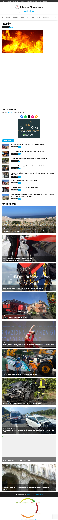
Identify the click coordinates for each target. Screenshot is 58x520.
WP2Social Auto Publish (24, 519)
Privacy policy (15, 1)
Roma (22, 17)
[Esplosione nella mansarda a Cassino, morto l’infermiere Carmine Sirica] (5, 146)
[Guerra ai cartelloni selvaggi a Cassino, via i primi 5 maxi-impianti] (5, 168)
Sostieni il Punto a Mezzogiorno (33, 1)
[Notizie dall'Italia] (3, 17)
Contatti (22, 1)
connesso (10, 112)
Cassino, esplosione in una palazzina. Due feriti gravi (23, 180)
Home (4, 1)
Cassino (8, 17)
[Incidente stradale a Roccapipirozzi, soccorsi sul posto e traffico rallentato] (5, 160)
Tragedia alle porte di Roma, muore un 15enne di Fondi (24, 187)
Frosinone (15, 17)
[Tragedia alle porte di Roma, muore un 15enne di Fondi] (5, 189)
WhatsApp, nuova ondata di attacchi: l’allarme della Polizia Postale (27, 151)
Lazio (27, 17)
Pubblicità (44, 1)
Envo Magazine (39, 494)
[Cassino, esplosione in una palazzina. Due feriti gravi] (5, 182)
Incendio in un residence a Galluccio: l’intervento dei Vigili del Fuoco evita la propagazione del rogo (32, 173)
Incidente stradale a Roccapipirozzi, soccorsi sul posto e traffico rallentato (29, 159)
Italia (32, 17)
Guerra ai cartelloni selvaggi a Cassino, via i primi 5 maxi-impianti (27, 166)
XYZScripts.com (35, 519)
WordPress (28, 494)
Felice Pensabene (19, 27)
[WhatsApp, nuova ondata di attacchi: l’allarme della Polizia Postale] (5, 153)
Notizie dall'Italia (29, 11)
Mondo (38, 17)
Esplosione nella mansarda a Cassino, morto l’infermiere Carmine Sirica (28, 144)
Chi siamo (8, 1)
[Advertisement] (29, 63)
